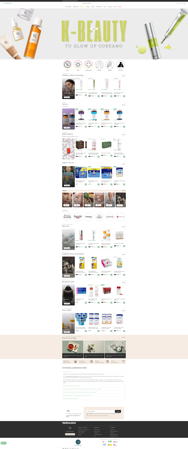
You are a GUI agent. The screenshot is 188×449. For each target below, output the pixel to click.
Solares (82, 6)
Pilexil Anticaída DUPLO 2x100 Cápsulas (106, 299)
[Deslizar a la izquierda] (123, 74)
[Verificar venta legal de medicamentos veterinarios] (104, 445)
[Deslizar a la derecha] (125, 74)
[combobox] (95, 3)
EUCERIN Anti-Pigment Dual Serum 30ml (80, 244)
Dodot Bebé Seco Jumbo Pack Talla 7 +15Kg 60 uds (106, 181)
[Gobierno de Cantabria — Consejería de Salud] (115, 445)
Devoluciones (112, 432)
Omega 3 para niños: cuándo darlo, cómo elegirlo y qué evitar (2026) (72, 356)
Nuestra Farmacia (97, 431)
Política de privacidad (81, 431)
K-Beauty (87, 6)
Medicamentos (89, 70)
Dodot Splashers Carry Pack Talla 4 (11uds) (119, 181)
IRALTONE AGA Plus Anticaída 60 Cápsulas (119, 299)
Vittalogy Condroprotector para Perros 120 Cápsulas (119, 272)
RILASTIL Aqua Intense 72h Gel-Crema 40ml (94, 244)
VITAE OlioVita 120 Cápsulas (106, 153)
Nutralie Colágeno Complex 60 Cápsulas (94, 124)
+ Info (66, 205)
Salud (105, 6)
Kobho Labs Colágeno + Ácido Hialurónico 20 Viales (81, 153)
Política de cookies (81, 432)
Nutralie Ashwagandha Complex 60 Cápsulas (106, 124)
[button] (184, 3)
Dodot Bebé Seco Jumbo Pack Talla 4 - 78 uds (93, 181)
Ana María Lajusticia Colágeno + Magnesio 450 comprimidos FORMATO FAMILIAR (94, 154)
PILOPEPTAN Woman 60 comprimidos (80, 299)
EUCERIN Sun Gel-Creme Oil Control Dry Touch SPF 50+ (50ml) (105, 244)
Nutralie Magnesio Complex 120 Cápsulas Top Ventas (81, 124)
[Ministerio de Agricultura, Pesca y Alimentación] (110, 445)
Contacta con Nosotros (69, 434)
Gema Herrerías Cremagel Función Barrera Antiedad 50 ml (119, 153)
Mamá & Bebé (68, 6)
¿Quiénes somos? (97, 429)
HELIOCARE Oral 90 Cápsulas (119, 243)
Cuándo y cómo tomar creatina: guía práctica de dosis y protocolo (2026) (115, 356)
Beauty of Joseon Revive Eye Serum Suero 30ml (118, 93)
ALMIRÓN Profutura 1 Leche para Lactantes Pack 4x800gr (93, 328)
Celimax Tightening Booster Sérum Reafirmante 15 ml (93, 93)
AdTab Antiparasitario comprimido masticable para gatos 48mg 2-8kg (80, 272)
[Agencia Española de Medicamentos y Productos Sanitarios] (104, 442)
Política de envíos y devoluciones (83, 429)
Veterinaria (110, 6)
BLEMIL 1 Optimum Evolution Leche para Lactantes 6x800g (81, 328)
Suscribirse (118, 411)
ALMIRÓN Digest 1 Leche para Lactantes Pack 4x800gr (106, 328)
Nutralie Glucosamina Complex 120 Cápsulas (119, 124)
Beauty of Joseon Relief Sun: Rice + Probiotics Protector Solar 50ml (106, 93)
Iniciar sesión (112, 429)
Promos (67, 70)
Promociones (96, 432)
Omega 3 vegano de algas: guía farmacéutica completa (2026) (94, 356)
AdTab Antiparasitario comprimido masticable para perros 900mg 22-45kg (93, 272)
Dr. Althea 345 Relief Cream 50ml (81, 92)
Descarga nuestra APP (114, 434)
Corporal (92, 6)
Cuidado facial (75, 6)
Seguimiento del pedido (114, 431)
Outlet (78, 70)
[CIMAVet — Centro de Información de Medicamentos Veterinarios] (115, 442)
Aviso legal (80, 434)
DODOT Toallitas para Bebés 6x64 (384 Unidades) (80, 181)
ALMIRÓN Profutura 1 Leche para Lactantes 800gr (118, 328)
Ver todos (66, 97)
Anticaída (99, 70)
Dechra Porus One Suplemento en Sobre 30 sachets (106, 272)
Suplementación (99, 6)
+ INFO (93, 28)
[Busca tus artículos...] (106, 3)
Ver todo (123, 75)
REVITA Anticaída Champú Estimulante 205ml (93, 299)
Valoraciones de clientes (98, 434)
